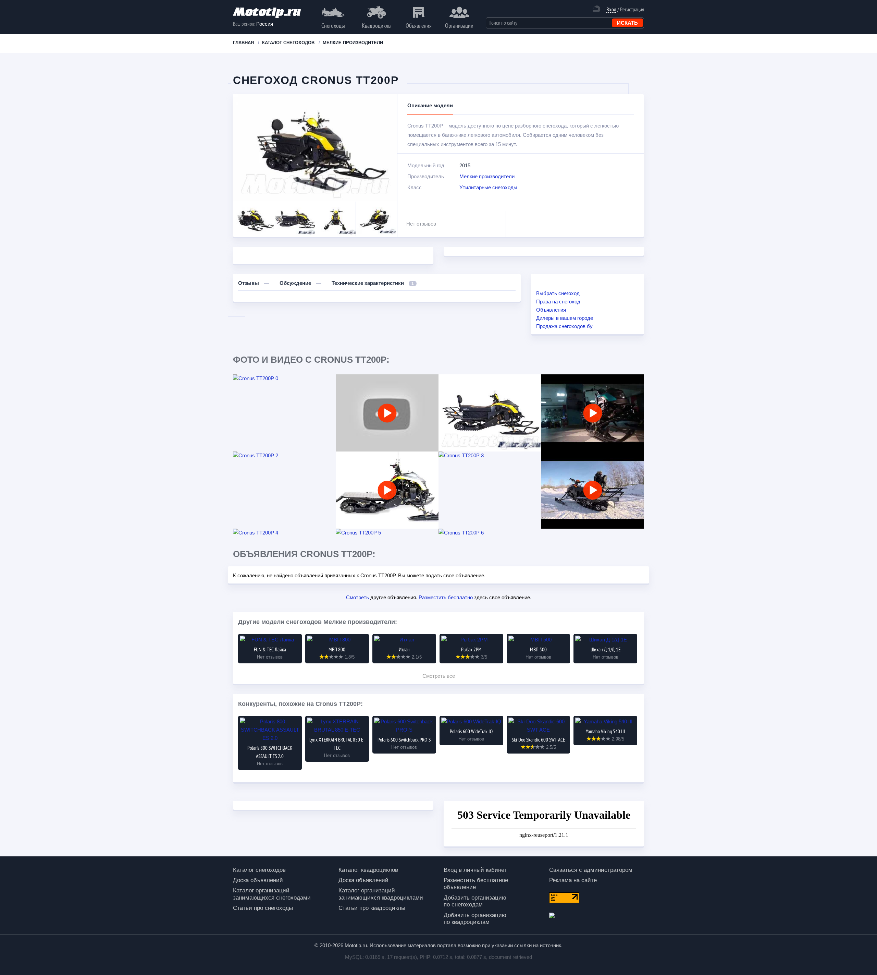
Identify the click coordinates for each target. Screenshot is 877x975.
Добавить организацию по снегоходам (475, 901)
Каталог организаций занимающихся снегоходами (272, 894)
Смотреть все (438, 676)
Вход (611, 9)
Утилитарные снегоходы (488, 187)
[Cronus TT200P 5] (387, 533)
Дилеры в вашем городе (564, 318)
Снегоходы (333, 25)
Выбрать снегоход (558, 293)
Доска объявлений (258, 880)
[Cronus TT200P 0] (284, 378)
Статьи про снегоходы (263, 908)
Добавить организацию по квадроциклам (475, 918)
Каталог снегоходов (259, 870)
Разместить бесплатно (446, 597)
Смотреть (357, 597)
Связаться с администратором (590, 870)
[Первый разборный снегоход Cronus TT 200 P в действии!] (592, 413)
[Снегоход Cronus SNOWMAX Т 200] (592, 490)
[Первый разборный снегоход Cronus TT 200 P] (387, 490)
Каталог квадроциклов (368, 870)
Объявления (419, 25)
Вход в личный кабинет (475, 870)
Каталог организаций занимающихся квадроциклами (380, 894)
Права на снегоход (558, 301)
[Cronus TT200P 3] (489, 456)
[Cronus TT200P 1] (489, 413)
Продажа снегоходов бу (564, 326)
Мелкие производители (487, 176)
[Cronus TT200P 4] (284, 533)
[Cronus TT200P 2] (284, 456)
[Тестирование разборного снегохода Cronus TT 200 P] (387, 413)
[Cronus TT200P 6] (489, 533)
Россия (264, 24)
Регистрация (632, 9)
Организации (459, 25)
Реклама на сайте (573, 880)
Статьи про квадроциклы (371, 908)
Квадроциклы (377, 25)
